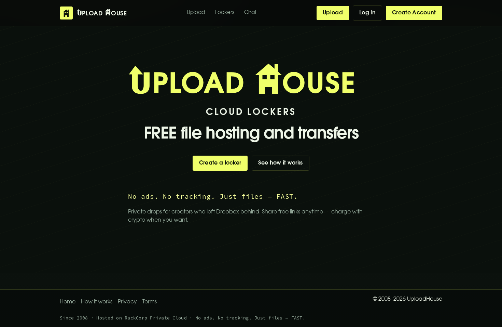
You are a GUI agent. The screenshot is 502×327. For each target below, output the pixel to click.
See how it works (280, 163)
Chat (250, 12)
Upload (196, 12)
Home (67, 302)
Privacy (127, 302)
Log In (367, 13)
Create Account (414, 13)
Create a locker (220, 163)
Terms (149, 302)
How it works (96, 302)
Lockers (224, 12)
